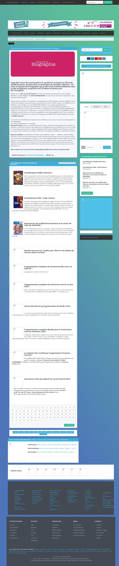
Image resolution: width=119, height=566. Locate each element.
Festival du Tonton (35, 503)
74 (28, 420)
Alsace (37, 549)
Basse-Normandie (59, 549)
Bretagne (77, 549)
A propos (95, 33)
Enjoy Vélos (17, 507)
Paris (32, 525)
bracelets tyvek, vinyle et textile (49, 448)
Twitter (98, 538)
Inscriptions (55, 525)
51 (69, 414)
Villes (105, 107)
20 (16, 411)
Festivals (24, 2)
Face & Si (88, 502)
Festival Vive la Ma (108, 505)
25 (35, 411)
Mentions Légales (101, 530)
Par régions (13, 533)
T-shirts (72, 448)
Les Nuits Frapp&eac (88, 491)
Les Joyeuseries (19, 494)
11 (47, 408)
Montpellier (34, 540)
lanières (61, 448)
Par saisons (13, 530)
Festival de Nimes (37, 498)
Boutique (77, 33)
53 (12, 417)
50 (66, 414)
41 (31, 414)
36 (12, 414)
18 (73, 408)
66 (62, 417)
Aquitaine (43, 549)
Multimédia (55, 538)
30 (54, 411)
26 (39, 411)
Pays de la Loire (85, 551)
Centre (83, 549)
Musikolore (53, 509)
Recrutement (100, 533)
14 (58, 408)
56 (24, 417)
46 (50, 414)
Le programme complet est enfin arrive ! (48, 269)
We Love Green (36, 494)
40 (28, 414)
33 (66, 411)
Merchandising (56, 535)
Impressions (56, 533)
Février (21, 432)
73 (24, 420)
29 (50, 411)
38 (20, 414)
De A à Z (12, 525)
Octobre (63, 432)
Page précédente (40, 39)
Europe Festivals (78, 527)
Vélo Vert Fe (35, 492)
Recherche (108, 2)
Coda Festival (36, 496)
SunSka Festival (72, 496)
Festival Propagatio (17, 497)
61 (43, 417)
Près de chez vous (43, 2)
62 (47, 417)
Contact (102, 33)
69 (73, 417)
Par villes (12, 535)
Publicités (55, 527)
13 (54, 408)
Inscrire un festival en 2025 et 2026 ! (97, 66)
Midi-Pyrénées (61, 551)
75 (31, 420)
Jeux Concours (67, 33)
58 (31, 417)
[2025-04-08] (94, 162)
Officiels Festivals (78, 533)
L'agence (99, 525)
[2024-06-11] (96, 185)
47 (54, 414)
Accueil (11, 39)
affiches (44, 444)
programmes (66, 444)
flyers (39, 444)
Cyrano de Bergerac (53, 499)
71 (16, 420)
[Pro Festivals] (59, 9)
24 (31, 411)
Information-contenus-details (24, 39)
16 (66, 408)
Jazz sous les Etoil (55, 491)
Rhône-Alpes (23, 553)
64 (54, 417)
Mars (26, 432)
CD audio (56, 452)
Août (49, 432)
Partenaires (85, 33)
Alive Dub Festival (108, 500)
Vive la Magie (107, 502)
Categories (96, 107)
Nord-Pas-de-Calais (73, 551)
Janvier (15, 432)
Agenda (33, 2)
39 (24, 414)
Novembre (70, 432)
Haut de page (69, 425)
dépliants (74, 444)
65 (58, 417)
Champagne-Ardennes (92, 549)
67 (66, 417)
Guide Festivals (13, 2)
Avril (31, 432)
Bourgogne (69, 549)
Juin (40, 432)
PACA (16, 553)
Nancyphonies (54, 492)
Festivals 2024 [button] (16, 33)
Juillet (44, 432)
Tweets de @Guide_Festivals (89, 237)
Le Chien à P (71, 494)
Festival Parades (37, 500)
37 (16, 414)
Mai (35, 432)
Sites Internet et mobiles (44, 452)
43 (39, 414)
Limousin (47, 551)
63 (50, 417)
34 (69, 411)
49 (62, 414)
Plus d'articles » (87, 193)
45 (47, 414)
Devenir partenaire (79, 535)
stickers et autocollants (55, 444)
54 (16, 417)
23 (28, 411)
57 (28, 417)
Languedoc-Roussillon (36, 551)
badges (67, 448)
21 (20, 411)
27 (43, 411)
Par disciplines (14, 527)
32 (62, 411)
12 (51, 408)
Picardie (93, 551)
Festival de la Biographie (35, 155)
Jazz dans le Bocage (17, 501)
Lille (32, 535)
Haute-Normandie (14, 551)
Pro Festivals (77, 525)
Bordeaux (34, 533)
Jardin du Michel (37, 491)
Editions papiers (57, 530)
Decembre (43, 434)
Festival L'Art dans (19, 509)
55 (20, 417)
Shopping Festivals (79, 530)
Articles (33, 33)
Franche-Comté (105, 549)
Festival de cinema (73, 492)
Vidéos (48, 33)
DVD (61, 452)
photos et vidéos (68, 452)
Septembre (55, 432)
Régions (86, 107)
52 (73, 414)
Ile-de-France (25, 551)
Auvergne (50, 549)
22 (24, 411)
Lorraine (53, 551)
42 (35, 414)
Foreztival (70, 498)
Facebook (99, 535)
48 (58, 414)
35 (73, 411)
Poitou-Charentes (102, 551)
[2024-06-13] (94, 175)
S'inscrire (107, 147)
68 (69, 417)
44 (43, 414)
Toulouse (34, 538)
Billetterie (41, 33)
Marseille (33, 527)
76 (35, 420)
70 (12, 420)
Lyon (32, 530)
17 (70, 408)
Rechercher (56, 2)
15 (62, 408)
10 (43, 408)
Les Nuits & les (72, 500)
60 (39, 417)
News (26, 33)
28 (47, 411)
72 (20, 420)
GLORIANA (70, 491)
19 (12, 411)
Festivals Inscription (68, 2)
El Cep (87, 509)
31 (58, 411)
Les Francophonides (90, 504)
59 (35, 417)
